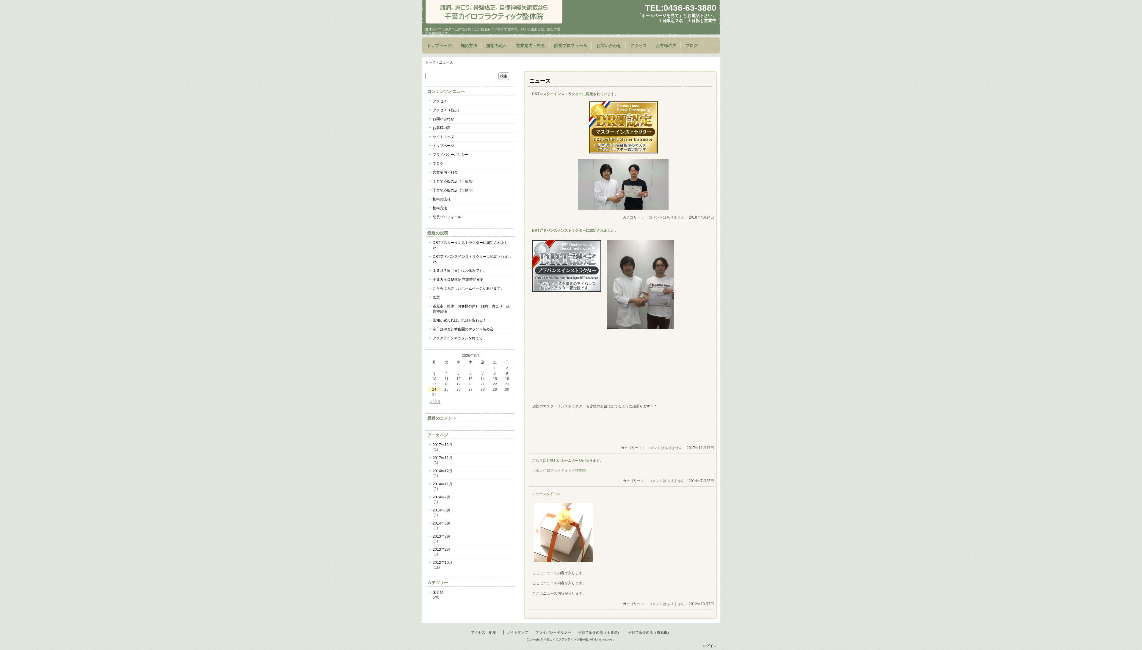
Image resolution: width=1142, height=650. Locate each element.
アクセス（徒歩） (447, 110)
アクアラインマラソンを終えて (458, 338)
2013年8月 (441, 536)
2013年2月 (441, 549)
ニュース (540, 81)
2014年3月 (441, 523)
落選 (436, 297)
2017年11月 (442, 458)
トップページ (439, 45)
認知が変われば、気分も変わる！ (459, 320)
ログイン (709, 646)
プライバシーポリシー (450, 155)
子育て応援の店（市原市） (454, 190)
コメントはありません (666, 217)
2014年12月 (442, 471)
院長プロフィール (570, 45)
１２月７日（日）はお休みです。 (459, 271)
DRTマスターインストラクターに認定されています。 (575, 94)
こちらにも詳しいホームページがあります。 (567, 461)
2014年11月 (442, 484)
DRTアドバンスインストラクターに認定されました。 (575, 230)
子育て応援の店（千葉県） (454, 181)
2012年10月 (442, 562)
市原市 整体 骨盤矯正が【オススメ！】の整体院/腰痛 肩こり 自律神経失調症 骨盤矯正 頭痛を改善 (494, 11)
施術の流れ (496, 45)
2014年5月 (441, 510)
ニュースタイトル (546, 494)
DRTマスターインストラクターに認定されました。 (470, 245)
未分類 (438, 592)
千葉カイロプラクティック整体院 (559, 470)
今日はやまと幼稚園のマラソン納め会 (463, 329)
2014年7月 (441, 497)
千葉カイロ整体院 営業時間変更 (458, 279)
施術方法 (469, 45)
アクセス (638, 45)
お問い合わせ (608, 45)
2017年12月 (442, 445)
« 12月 (435, 402)
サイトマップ (443, 137)
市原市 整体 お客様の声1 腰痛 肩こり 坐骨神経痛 (471, 308)
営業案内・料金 (530, 45)
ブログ (691, 45)
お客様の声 (666, 45)
